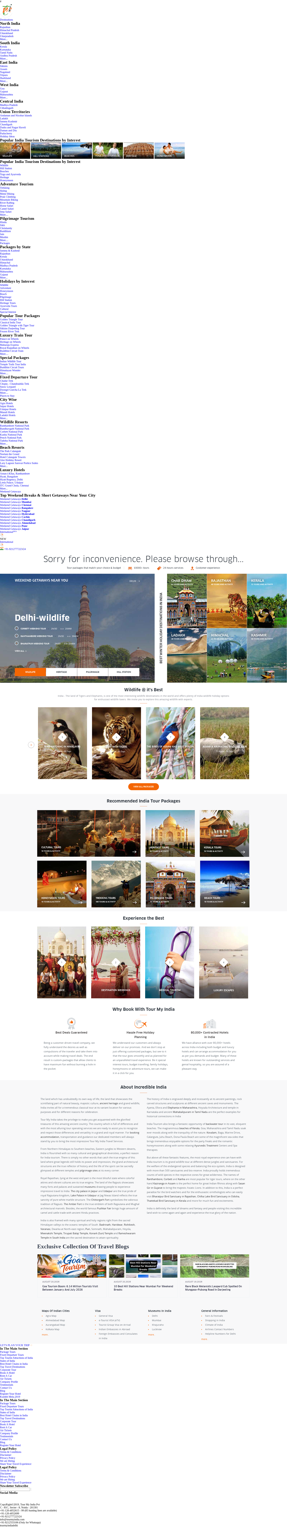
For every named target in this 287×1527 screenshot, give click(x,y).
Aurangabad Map (55, 1324)
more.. (45, 1334)
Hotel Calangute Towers (13, 457)
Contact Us (6, 1387)
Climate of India (214, 1324)
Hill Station (6, 168)
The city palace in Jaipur (84, 1191)
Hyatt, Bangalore (9, 476)
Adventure (5, 288)
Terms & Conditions (10, 1452)
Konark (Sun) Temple (101, 1233)
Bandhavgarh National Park (14, 428)
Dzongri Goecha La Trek (13, 389)
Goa (2, 88)
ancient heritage (109, 1103)
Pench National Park (11, 437)
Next (255, 745)
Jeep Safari (5, 211)
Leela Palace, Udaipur (11, 482)
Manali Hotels (7, 412)
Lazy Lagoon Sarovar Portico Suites (19, 463)
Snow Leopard (8, 386)
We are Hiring (7, 1461)
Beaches (4, 171)
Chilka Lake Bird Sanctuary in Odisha (218, 1196)
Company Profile (9, 1381)
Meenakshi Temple (51, 1233)
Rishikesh (129, 1224)
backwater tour (214, 1124)
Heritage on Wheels (10, 341)
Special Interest (8, 312)
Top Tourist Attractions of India (16, 1357)
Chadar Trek (6, 380)
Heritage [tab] (61, 672)
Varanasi (45, 1229)
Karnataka (5, 49)
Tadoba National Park (11, 440)
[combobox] (135, 581)
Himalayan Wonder (10, 370)
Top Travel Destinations (12, 1366)
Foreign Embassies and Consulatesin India (118, 1336)
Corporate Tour (8, 1369)
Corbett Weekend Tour (46, 629)
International (8, 532)
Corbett (168, 1179)
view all (19, 651)
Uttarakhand (6, 33)
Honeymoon (6, 180)
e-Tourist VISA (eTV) (109, 1320)
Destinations (6, 19)
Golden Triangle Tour (11, 319)
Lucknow (157, 1329)
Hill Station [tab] (124, 672)
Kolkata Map (52, 1329)
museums (90, 1186)
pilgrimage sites (89, 1170)
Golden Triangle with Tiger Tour (17, 325)
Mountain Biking (9, 199)
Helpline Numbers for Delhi (220, 1333)
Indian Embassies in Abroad (114, 1329)
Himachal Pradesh (9, 30)
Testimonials (6, 1384)
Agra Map (51, 1315)
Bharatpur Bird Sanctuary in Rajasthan (174, 1196)
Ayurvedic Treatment (206, 1145)
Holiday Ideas (7, 136)
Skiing (3, 190)
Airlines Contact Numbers (219, 1329)
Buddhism (5, 231)
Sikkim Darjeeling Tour (12, 328)
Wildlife (4, 165)
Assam (3, 69)
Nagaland (5, 72)
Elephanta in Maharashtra (182, 1107)
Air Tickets (6, 1378)
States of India (7, 1360)
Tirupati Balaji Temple (75, 1233)
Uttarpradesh (6, 36)
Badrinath (105, 1224)
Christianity (6, 228)
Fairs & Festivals (214, 1315)
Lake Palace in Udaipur (84, 1195)
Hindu (3, 222)
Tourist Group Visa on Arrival (115, 1324)
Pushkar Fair (104, 1208)
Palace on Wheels (9, 338)
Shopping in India (215, 1320)
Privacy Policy (7, 1458)
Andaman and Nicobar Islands (16, 115)
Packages (5, 243)
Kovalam (212, 1132)
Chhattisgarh (6, 108)
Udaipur (108, 1191)
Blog (2, 1390)
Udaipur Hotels (8, 409)
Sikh (2, 225)
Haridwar (117, 1224)
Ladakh (4, 118)
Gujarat (4, 91)
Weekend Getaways (10, 491)
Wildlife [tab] (30, 672)
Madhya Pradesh (9, 105)
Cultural (4, 309)
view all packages (143, 787)
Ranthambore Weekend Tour (49, 636)
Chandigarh (6, 124)
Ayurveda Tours (8, 306)
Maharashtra (6, 94)
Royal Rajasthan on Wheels (14, 347)
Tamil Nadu (6, 52)
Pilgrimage (5, 297)
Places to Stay (7, 395)
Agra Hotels (6, 403)
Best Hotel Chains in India (14, 1363)
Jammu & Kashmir (10, 250)
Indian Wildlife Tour (10, 361)
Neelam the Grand (9, 454)
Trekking (4, 187)
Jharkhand (5, 78)
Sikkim (3, 66)
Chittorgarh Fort (100, 1199)
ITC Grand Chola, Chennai (14, 485)
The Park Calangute (10, 451)
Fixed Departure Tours (12, 1354)
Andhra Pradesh (8, 55)
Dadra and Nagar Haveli (13, 127)
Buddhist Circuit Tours (12, 367)
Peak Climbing (8, 196)
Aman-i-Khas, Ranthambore (15, 473)
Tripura (4, 75)
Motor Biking (7, 193)
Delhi (155, 1315)
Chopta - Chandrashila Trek (14, 383)
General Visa (106, 1315)
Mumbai (156, 1320)
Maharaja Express (9, 344)
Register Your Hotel (10, 1393)
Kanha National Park (11, 434)
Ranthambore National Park (14, 425)
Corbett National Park (11, 431)
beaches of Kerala (189, 1128)
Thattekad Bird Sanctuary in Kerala (166, 1200)
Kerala (3, 46)
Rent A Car (6, 1375)
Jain (2, 234)
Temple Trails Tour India (13, 364)
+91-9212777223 (13, 549)
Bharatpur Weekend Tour (48, 644)
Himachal (5, 262)
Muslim (4, 237)
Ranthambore (154, 1179)
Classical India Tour (10, 322)
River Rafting (7, 202)
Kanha (181, 1179)
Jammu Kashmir (8, 121)
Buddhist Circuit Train (11, 350)
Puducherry (6, 133)
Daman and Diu (8, 130)
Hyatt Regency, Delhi (11, 479)
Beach (3, 294)
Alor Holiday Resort (10, 460)
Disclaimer (5, 1455)
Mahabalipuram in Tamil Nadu (190, 1112)
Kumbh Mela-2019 (10, 1396)
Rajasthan (5, 27)
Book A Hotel (7, 1372)
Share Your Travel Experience (15, 1463)
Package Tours (7, 1351)
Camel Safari (7, 208)
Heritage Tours (8, 303)
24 (24, 549)
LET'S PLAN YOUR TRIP (15, 1345)
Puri (87, 1229)
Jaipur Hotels (7, 406)
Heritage (4, 177)
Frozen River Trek (9, 331)
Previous (31, 745)
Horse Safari (6, 205)
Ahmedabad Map (55, 1320)
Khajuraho (158, 1324)
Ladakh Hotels (7, 415)
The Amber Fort (73, 1204)
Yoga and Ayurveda (10, 174)
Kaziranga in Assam (164, 1183)
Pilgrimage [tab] (92, 672)
